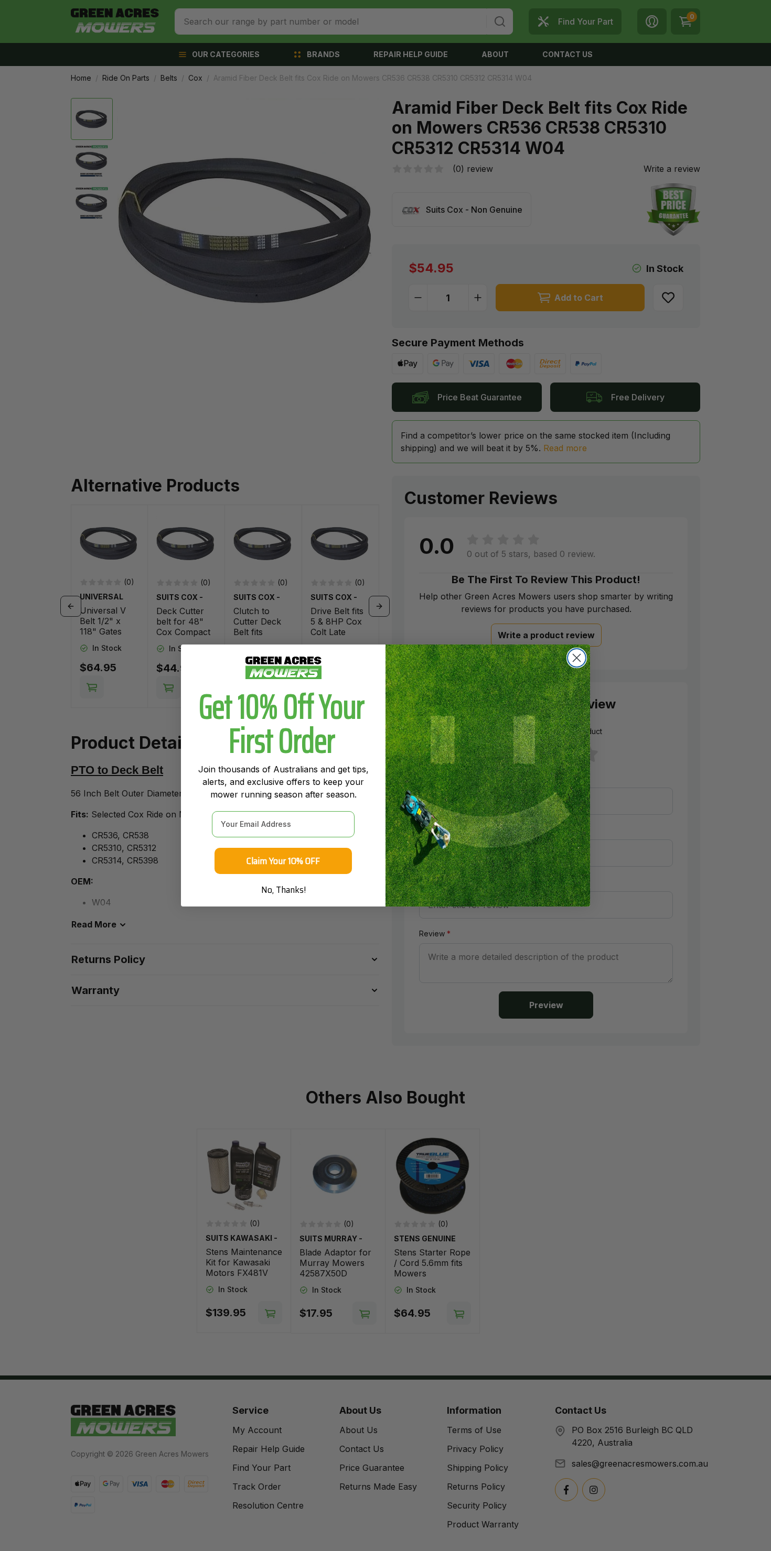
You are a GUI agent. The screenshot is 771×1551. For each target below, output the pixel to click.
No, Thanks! (283, 889)
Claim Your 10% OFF (283, 861)
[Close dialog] (576, 658)
